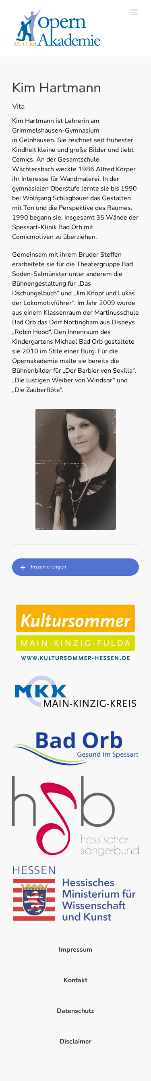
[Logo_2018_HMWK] (75, 867)
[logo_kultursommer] (75, 604)
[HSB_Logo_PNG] (75, 779)
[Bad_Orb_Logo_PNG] (75, 721)
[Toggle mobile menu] (134, 12)
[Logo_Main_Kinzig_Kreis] (75, 675)
